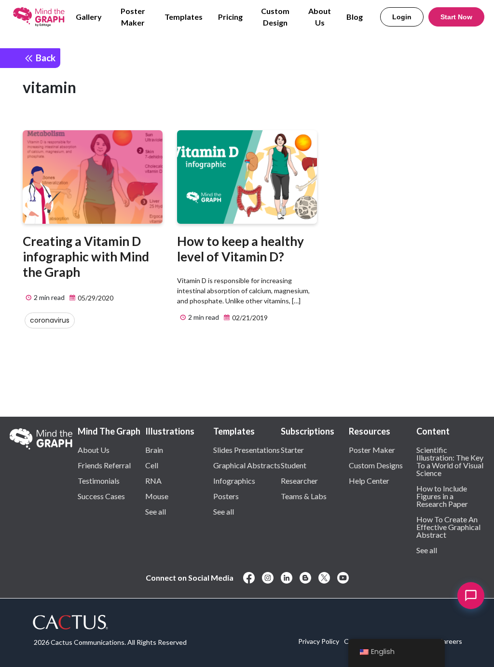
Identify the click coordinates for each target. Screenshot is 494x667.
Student (293, 465)
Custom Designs (376, 465)
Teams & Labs (304, 495)
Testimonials (99, 480)
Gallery (89, 16)
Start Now (456, 17)
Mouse (156, 495)
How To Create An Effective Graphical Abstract (448, 527)
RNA (153, 480)
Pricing (230, 16)
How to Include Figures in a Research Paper (442, 496)
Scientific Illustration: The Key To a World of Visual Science (449, 461)
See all (155, 511)
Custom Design (275, 16)
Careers (450, 641)
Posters (226, 495)
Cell (151, 465)
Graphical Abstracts (246, 465)
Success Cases (101, 495)
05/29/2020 (94, 298)
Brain (154, 449)
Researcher (299, 480)
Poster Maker (133, 16)
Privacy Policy (318, 641)
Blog (354, 16)
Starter (292, 449)
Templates (184, 16)
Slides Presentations (246, 449)
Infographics (234, 480)
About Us (319, 16)
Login (402, 17)
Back (44, 57)
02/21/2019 (249, 317)
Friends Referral (104, 465)
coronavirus (49, 320)
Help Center (369, 480)
